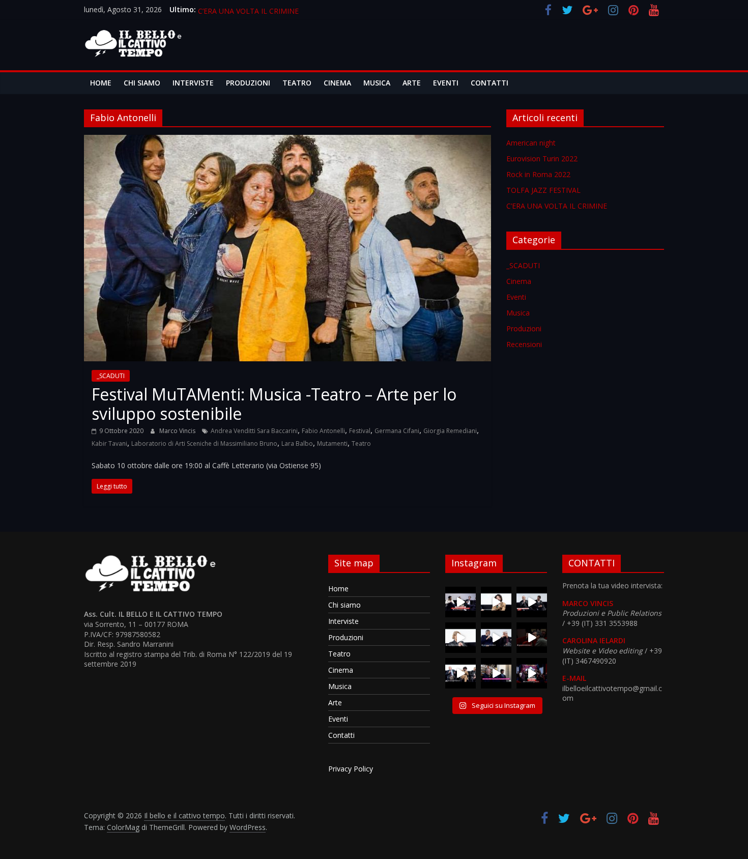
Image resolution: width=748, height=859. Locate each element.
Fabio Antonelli (323, 430)
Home (100, 83)
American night (531, 143)
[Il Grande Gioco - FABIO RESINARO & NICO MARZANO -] (531, 602)
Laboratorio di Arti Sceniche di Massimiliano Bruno (204, 443)
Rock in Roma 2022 (538, 174)
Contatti (489, 83)
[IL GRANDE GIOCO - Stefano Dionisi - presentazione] (531, 637)
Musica (376, 83)
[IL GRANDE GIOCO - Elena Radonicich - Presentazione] (460, 637)
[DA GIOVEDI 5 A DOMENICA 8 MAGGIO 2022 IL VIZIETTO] (531, 673)
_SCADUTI (111, 375)
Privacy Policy (350, 769)
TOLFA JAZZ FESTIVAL (235, 8)
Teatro (296, 83)
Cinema (337, 83)
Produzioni (248, 83)
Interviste (193, 83)
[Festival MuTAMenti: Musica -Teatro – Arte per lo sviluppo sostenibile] (287, 141)
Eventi (445, 83)
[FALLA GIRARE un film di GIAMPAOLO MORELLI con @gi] (460, 602)
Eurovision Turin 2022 (542, 158)
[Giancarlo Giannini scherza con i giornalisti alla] (460, 673)
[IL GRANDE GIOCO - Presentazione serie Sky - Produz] (496, 637)
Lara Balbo (297, 443)
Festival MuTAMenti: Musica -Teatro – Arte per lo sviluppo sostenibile (274, 403)
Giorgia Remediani (450, 430)
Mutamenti (332, 443)
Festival (359, 430)
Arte (411, 83)
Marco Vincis (178, 430)
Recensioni (524, 344)
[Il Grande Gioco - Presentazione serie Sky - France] (496, 602)
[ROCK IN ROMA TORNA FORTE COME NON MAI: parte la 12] (496, 673)
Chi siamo (142, 83)
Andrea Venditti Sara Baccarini (254, 430)
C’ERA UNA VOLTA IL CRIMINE (556, 206)
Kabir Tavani (109, 443)
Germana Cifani (397, 430)
